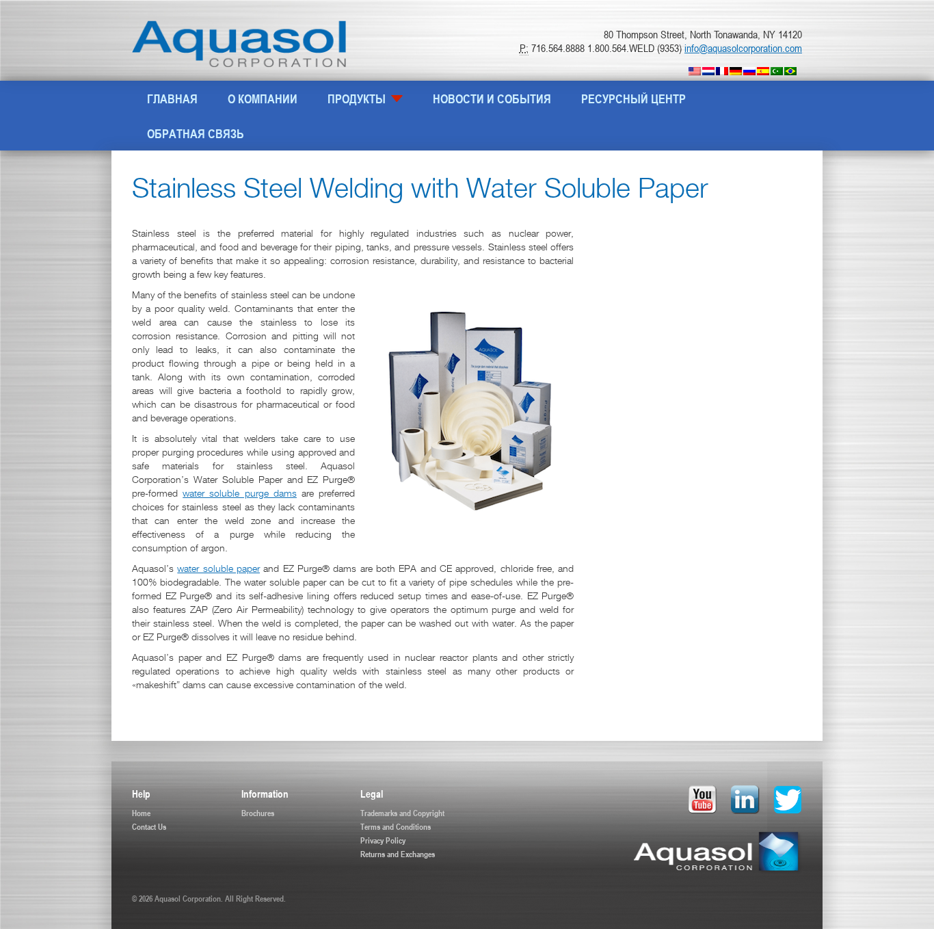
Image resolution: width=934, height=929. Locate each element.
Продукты (358, 98)
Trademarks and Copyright (402, 812)
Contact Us (149, 826)
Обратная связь (195, 133)
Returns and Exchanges (397, 853)
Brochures (257, 812)
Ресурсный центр (633, 98)
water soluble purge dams (240, 494)
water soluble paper (218, 570)
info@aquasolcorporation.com (743, 48)
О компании (262, 98)
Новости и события (492, 98)
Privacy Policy (382, 840)
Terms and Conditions (395, 826)
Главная (172, 98)
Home (141, 812)
